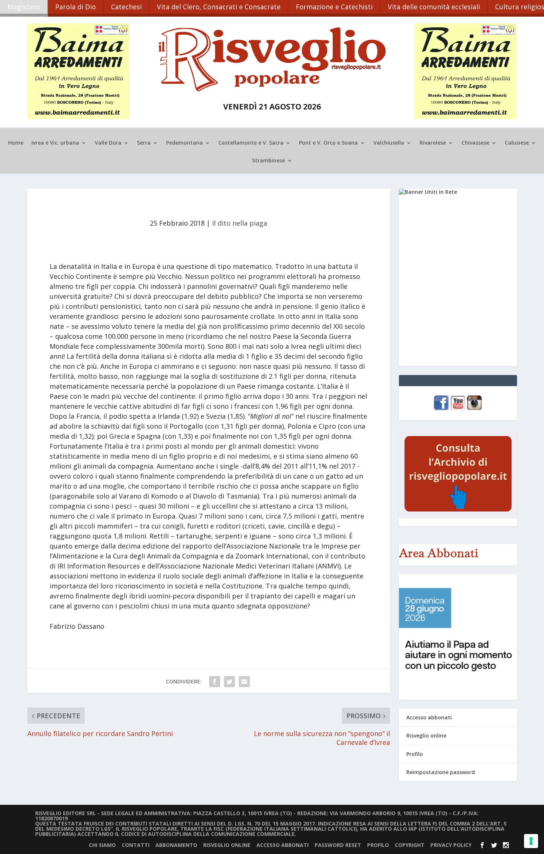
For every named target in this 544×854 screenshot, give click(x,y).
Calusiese (517, 143)
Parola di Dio (75, 6)
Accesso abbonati (429, 717)
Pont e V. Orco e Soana (328, 143)
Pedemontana (184, 143)
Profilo (414, 753)
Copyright (409, 844)
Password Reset (338, 844)
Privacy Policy (450, 844)
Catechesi (126, 6)
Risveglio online (426, 735)
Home (15, 143)
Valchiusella (388, 143)
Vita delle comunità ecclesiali (434, 6)
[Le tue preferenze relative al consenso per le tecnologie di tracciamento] (531, 841)
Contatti (136, 844)
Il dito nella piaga (239, 223)
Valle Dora (108, 143)
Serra (144, 143)
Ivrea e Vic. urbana (55, 143)
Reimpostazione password (440, 772)
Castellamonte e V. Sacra (250, 143)
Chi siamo (102, 844)
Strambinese (268, 161)
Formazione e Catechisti (334, 6)
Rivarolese (433, 143)
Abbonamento (176, 844)
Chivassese (475, 143)
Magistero (23, 6)
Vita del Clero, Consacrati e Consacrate (219, 6)
